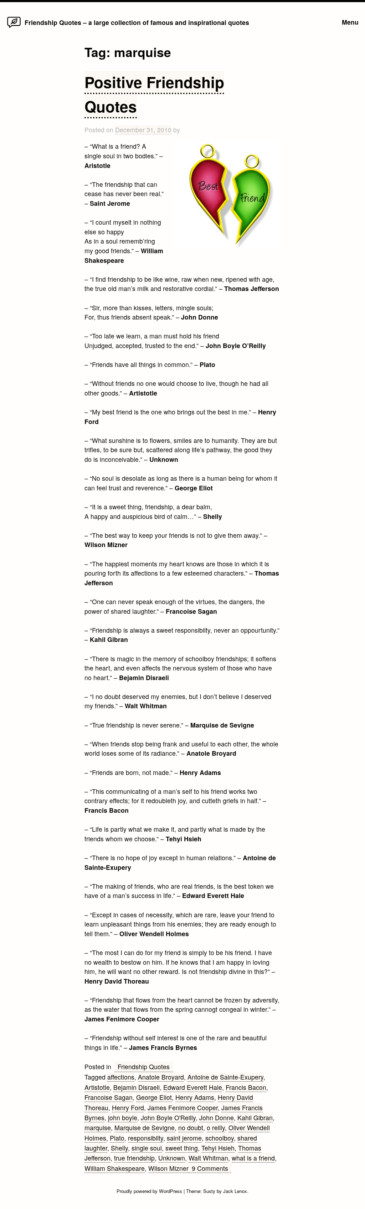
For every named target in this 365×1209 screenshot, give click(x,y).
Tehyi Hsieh (218, 1147)
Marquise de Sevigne (144, 1127)
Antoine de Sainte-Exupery (225, 1076)
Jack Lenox (235, 1191)
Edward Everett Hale (192, 1087)
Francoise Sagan (108, 1097)
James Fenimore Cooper (183, 1107)
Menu (350, 21)
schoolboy (219, 1137)
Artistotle (97, 1087)
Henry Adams (194, 1097)
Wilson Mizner (168, 1168)
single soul (147, 1147)
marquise (97, 1127)
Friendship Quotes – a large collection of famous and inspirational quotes (137, 22)
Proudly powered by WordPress (150, 1191)
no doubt (190, 1127)
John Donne (216, 1117)
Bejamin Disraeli (136, 1087)
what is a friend (253, 1157)
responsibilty (145, 1137)
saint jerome (184, 1137)
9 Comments (211, 1168)
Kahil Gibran (255, 1117)
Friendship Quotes (144, 1066)
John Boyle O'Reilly (168, 1117)
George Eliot (154, 1097)
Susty (209, 1191)
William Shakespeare (114, 1168)
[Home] (14, 27)
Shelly (119, 1147)
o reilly (216, 1127)
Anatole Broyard (161, 1076)
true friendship (134, 1157)
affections (120, 1076)
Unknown (171, 1157)
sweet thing (181, 1147)
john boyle (122, 1117)
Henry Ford (128, 1107)
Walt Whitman (208, 1157)
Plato (117, 1137)
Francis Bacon (246, 1087)
